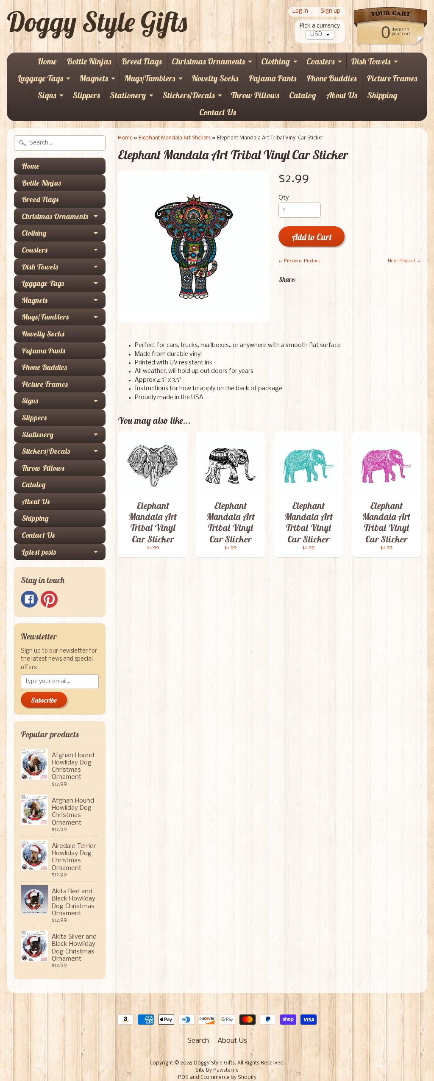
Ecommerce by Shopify (228, 1077)
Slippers (86, 95)
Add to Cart (312, 237)
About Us (341, 95)
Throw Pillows (255, 95)
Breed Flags (141, 61)
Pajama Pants (272, 78)
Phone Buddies (331, 78)
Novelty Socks (215, 78)
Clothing (275, 61)
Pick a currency (320, 26)
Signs (46, 95)
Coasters (320, 61)
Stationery (128, 95)
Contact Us (217, 112)
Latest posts (39, 552)
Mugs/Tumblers (149, 78)
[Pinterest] (49, 599)
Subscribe (44, 700)
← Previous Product (299, 261)
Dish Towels (370, 61)
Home (46, 61)
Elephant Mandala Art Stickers (175, 138)
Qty (283, 198)
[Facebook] (29, 599)
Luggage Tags (40, 78)
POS (183, 1077)
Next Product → (404, 261)
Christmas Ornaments (208, 61)
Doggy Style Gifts (97, 22)
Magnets (93, 78)
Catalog (302, 95)
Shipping (382, 95)
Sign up (330, 11)
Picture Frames (392, 78)
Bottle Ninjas (89, 61)
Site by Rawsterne (217, 1070)
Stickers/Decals (188, 95)
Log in (300, 11)
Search (198, 1041)
